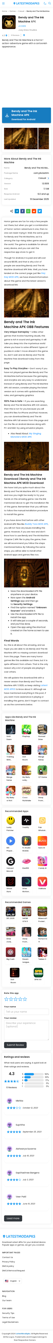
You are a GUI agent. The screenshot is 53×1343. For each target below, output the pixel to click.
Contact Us (7, 1257)
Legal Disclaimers (10, 1322)
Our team (7, 1300)
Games (13, 11)
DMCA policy (8, 1266)
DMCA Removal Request (13, 1270)
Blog (4, 1296)
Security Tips (8, 1313)
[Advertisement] (26, 78)
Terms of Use (8, 1317)
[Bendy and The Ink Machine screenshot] (21, 138)
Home (4, 11)
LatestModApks (23, 1333)
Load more (13, 1218)
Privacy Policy (8, 1261)
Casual (21, 11)
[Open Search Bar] (49, 3)
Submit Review (15, 1045)
